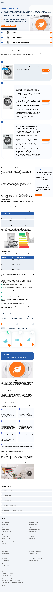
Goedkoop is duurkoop (40, 177)
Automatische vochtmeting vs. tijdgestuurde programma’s (41, 183)
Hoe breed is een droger (6, 495)
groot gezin (30, 427)
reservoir (19, 54)
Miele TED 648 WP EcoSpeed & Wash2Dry (27, 66)
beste (6, 194)
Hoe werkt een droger (6, 512)
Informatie (31, 546)
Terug (3, 328)
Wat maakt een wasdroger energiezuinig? (43, 174)
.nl (3, 2)
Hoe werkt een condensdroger (8, 502)
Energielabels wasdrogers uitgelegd (42, 179)
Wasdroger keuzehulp (40, 181)
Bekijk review (46, 70)
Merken (4, 546)
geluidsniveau (15, 303)
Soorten (4, 518)
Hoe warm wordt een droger (7, 490)
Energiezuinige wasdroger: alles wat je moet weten (43, 190)
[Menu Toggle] (33, 2)
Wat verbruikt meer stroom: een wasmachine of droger (12, 510)
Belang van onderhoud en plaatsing (42, 185)
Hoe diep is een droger (6, 507)
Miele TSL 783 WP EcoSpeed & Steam (26, 126)
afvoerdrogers (4, 172)
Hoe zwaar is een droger (6, 500)
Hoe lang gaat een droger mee (8, 497)
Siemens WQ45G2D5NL (22, 87)
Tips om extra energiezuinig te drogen (43, 187)
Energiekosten (38, 175)
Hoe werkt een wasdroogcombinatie (9, 505)
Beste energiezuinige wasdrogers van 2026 (44, 172)
